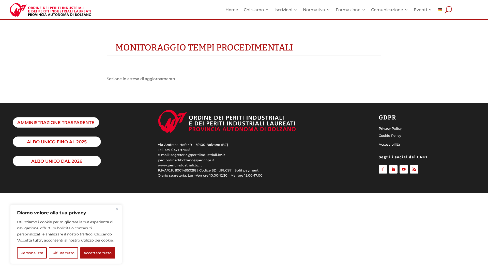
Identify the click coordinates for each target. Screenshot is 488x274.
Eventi (420, 9)
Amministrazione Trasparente (55, 122)
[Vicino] (117, 209)
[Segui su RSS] (414, 169)
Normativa (314, 9)
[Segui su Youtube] (404, 169)
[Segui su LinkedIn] (393, 169)
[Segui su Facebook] (383, 169)
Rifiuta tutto (63, 253)
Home (231, 9)
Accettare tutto (98, 253)
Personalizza (32, 253)
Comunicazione (387, 9)
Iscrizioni (283, 9)
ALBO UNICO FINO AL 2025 (57, 141)
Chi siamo (254, 9)
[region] (66, 234)
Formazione (348, 9)
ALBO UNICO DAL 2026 (56, 161)
